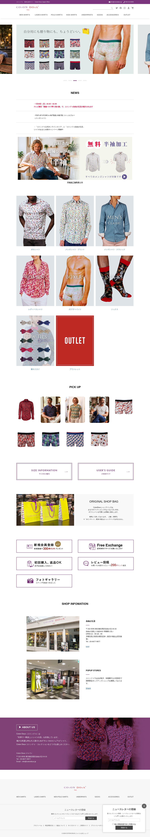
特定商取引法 (49, 825)
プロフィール (38, 825)
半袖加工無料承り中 (75, 182)
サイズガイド (72, 825)
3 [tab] (75, 80)
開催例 (88, 688)
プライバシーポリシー (98, 825)
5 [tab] (85, 80)
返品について (60, 825)
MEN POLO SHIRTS (61, 797)
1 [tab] (65, 80)
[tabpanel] (75, 49)
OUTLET (131, 797)
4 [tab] (80, 80)
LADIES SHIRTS (40, 797)
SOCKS (97, 797)
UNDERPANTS (81, 797)
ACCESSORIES (113, 797)
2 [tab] (70, 80)
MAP (87, 647)
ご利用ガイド (83, 825)
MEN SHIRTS (21, 797)
